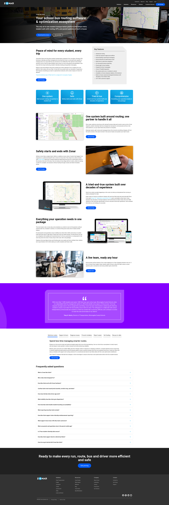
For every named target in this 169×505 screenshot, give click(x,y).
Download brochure (43, 35)
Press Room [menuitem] (96, 486)
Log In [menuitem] (155, 1)
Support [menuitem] (151, 1)
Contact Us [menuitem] (137, 1)
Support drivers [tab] (63, 335)
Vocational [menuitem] (58, 484)
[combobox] (160, 1)
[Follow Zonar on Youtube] (131, 495)
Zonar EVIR (41, 159)
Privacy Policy (54, 499)
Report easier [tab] (98, 335)
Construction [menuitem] (58, 488)
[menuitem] (160, 4)
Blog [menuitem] (76, 486)
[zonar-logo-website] (9, 3)
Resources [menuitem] (133, 4)
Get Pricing (41, 80)
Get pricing (58, 35)
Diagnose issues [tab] (75, 335)
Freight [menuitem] (57, 482)
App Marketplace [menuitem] (78, 490)
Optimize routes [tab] (52, 335)
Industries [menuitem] (126, 4)
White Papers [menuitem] (78, 482)
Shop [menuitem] (147, 1)
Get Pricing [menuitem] (115, 482)
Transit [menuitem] (57, 486)
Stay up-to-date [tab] (116, 335)
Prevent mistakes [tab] (87, 335)
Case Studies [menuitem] (77, 480)
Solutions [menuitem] (119, 4)
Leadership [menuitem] (96, 482)
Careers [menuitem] (95, 484)
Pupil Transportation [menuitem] (60, 480)
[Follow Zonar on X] (126, 495)
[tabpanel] (84, 306)
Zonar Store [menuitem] (77, 488)
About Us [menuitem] (143, 1)
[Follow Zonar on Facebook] (123, 495)
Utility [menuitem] (57, 490)
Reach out (91, 270)
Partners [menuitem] (141, 4)
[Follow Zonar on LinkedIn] (128, 495)
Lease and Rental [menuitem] (59, 492)
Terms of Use (62, 499)
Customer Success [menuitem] (149, 4)
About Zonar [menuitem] (96, 480)
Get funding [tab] (107, 335)
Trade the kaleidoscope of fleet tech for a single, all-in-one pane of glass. (54, 75)
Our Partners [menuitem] (96, 488)
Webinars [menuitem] (77, 484)
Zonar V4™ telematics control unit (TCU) (101, 198)
